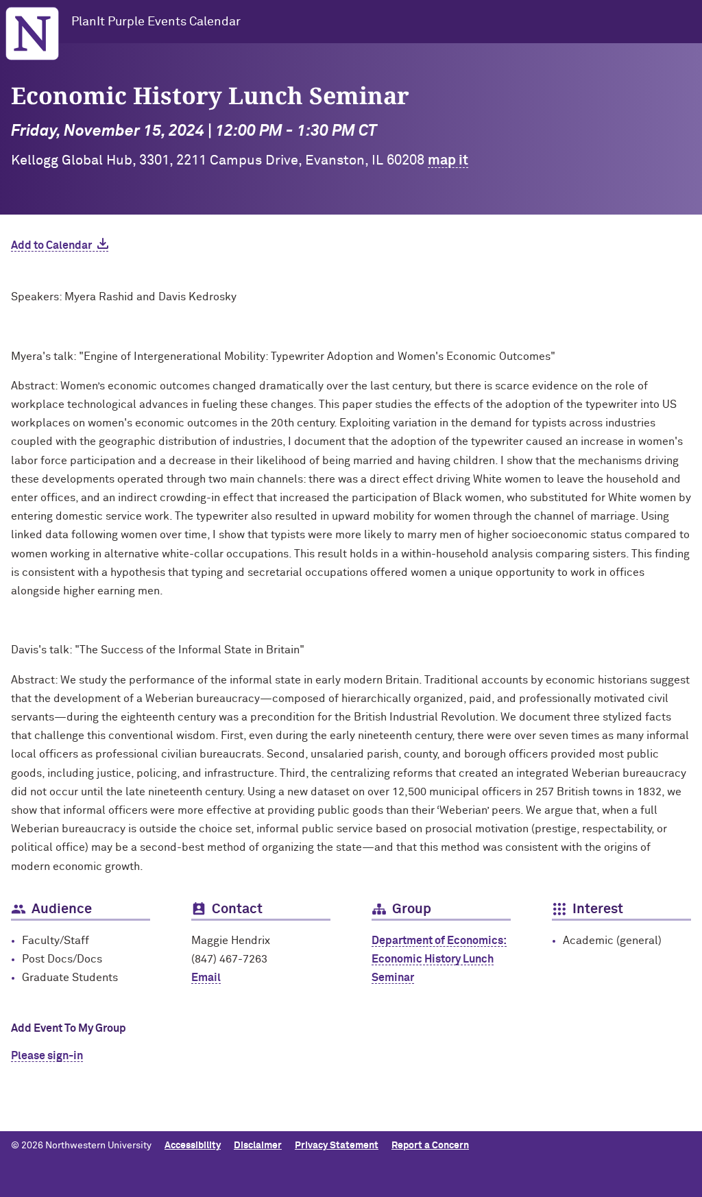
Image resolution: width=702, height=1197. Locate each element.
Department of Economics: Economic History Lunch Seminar (439, 959)
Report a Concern (430, 1145)
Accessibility (193, 1145)
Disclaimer (258, 1145)
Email (206, 977)
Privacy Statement (336, 1145)
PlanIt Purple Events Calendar (156, 22)
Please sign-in (47, 1055)
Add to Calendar (51, 245)
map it (448, 160)
